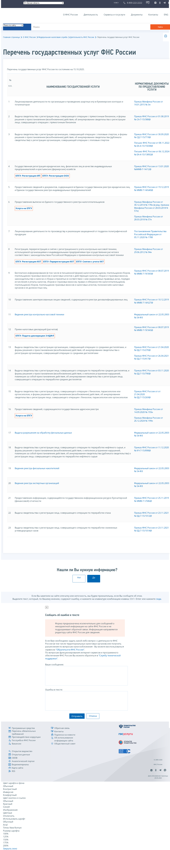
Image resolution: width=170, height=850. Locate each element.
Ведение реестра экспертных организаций (37, 483)
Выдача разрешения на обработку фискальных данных (43, 432)
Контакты (153, 14)
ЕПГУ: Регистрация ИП (28, 175)
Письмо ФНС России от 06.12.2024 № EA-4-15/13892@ (151, 153)
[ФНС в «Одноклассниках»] (160, 3)
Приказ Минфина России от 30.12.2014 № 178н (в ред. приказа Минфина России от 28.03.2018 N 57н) (151, 206)
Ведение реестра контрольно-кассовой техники (39, 314)
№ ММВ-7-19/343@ (143, 273)
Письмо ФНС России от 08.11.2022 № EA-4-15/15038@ (151, 144)
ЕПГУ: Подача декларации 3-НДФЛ (35, 335)
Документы (137, 14)
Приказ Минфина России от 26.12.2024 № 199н (148, 419)
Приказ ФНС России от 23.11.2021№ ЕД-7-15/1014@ (151, 529)
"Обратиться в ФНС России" (70, 649)
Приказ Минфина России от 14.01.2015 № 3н (148, 103)
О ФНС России (70, 14)
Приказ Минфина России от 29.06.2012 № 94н (148, 250)
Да (93, 577)
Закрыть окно (10, 848)
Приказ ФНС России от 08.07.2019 (151, 270)
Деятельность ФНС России (82, 37)
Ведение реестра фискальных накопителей (37, 468)
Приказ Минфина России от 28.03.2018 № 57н (148, 218)
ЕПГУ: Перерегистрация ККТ (58, 261)
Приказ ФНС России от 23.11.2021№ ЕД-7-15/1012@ (151, 514)
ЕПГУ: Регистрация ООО (55, 175)
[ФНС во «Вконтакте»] (155, 3)
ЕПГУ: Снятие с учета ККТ (90, 261)
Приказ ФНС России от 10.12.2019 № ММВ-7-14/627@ (151, 301)
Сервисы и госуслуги (114, 14)
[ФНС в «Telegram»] (164, 3)
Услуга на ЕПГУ (24, 208)
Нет (79, 577)
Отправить (76, 716)
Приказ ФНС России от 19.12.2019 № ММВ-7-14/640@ (151, 188)
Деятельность (91, 14)
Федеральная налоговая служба (52, 37)
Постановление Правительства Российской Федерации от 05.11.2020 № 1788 (150, 234)
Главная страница (11, 37)
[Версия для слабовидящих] (116, 2)
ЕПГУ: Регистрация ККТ (28, 261)
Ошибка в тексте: (54, 689)
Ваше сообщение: (54, 664)
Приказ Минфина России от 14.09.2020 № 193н (148, 411)
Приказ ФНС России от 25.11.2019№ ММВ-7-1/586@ (151, 499)
